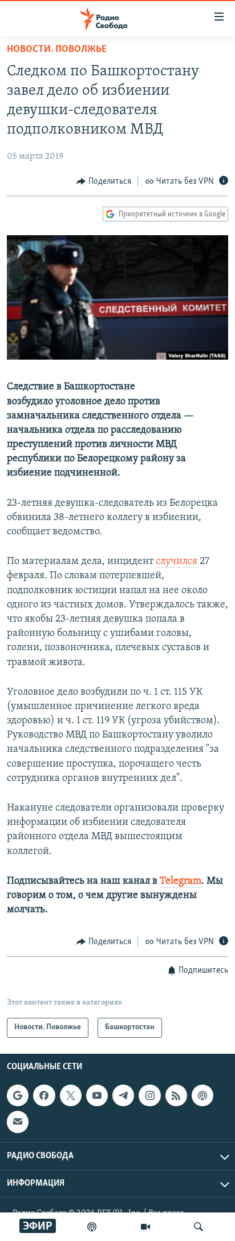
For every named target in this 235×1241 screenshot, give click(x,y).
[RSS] (176, 1095)
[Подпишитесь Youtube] (97, 1095)
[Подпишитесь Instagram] (149, 1095)
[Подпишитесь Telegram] (123, 1095)
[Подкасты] (202, 1095)
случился (178, 562)
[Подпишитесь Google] (18, 1095)
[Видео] (145, 1226)
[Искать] (198, 1226)
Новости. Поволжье (57, 50)
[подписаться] (18, 1122)
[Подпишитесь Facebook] (44, 1095)
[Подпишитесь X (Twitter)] (71, 1095)
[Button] (103, 181)
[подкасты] (92, 1226)
